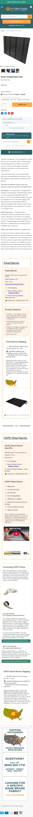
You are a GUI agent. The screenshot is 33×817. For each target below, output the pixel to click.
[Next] (26, 402)
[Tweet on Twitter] (5, 113)
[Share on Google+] (9, 113)
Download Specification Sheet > (14, 284)
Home (3, 31)
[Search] (29, 17)
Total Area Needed (9, 122)
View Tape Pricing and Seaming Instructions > (16, 641)
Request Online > (14, 293)
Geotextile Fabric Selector (16, 21)
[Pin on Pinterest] (12, 113)
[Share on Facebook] (2, 113)
